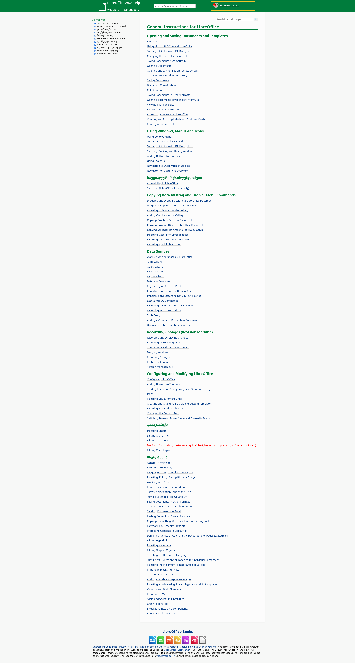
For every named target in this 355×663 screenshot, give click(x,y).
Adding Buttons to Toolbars (163, 156)
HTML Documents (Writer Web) (112, 26)
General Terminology (159, 462)
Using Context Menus (160, 136)
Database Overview (158, 281)
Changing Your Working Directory (167, 75)
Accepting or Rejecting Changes (166, 342)
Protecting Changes (158, 362)
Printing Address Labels (161, 124)
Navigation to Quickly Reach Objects (168, 165)
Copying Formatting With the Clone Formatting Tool (178, 521)
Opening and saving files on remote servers (173, 70)
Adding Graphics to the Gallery (165, 215)
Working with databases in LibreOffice (169, 257)
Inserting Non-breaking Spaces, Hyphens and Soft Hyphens (182, 584)
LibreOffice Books (177, 631)
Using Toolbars (156, 161)
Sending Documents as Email (164, 511)
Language (130, 10)
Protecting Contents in (167, 114)
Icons (150, 394)
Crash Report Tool (157, 603)
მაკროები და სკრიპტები (109, 47)
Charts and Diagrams (107, 44)
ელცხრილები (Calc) (107, 29)
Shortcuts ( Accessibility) (168, 188)
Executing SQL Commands (162, 300)
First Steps (153, 41)
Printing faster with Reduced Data (167, 487)
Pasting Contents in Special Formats (168, 516)
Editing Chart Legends (160, 450)
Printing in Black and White (163, 569)
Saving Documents (158, 80)
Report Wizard (155, 276)
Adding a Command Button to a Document (172, 320)
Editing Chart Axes (158, 440)
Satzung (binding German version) (198, 646)
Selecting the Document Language (167, 555)
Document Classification (161, 85)
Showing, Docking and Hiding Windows (170, 151)
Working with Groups (159, 482)
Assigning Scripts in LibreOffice (165, 598)
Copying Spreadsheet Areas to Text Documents (175, 229)
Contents (98, 20)
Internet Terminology (159, 467)
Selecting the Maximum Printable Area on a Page (176, 564)
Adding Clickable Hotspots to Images (169, 579)
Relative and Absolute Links (163, 109)
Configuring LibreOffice (161, 379)
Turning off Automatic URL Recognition (170, 51)
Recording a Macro (158, 594)
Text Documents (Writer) (109, 23)
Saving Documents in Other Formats (168, 95)
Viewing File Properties (160, 104)
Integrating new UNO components (167, 608)
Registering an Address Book (164, 286)
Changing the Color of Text (163, 413)
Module (111, 10)
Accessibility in (162, 183)
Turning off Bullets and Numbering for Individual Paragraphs (183, 560)
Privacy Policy (126, 646)
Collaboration (155, 90)
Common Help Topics (107, 53)
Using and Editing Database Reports (168, 325)
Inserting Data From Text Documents (169, 239)
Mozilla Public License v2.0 (177, 649)
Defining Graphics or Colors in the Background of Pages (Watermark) (188, 535)
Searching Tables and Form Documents (170, 305)
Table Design (154, 315)
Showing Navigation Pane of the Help (169, 491)
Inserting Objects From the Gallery (167, 210)
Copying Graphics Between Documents (170, 220)
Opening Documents (159, 65)
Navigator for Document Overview (167, 170)
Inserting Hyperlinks (159, 545)
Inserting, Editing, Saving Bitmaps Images (172, 477)
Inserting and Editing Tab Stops (165, 408)
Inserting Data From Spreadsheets (167, 234)
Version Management (160, 366)
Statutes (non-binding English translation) (157, 646)
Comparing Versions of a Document (168, 347)
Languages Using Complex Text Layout (170, 472)
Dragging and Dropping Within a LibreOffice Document (179, 200)
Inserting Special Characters (164, 244)
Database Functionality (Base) (111, 38)
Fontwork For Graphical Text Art (166, 526)
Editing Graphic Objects (161, 550)
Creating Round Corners (161, 574)
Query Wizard (155, 266)
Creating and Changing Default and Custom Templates (179, 403)
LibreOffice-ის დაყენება (109, 50)
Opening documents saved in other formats (173, 99)
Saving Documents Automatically (166, 61)
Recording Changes (158, 357)
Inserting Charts (156, 430)
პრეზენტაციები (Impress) (109, 32)
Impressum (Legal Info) (105, 646)
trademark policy (166, 655)
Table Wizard (154, 261)
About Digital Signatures (161, 613)
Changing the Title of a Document (167, 56)
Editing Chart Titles (158, 435)
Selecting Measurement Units (164, 398)
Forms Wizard (155, 271)
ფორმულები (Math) (107, 41)
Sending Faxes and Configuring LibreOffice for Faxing (179, 389)
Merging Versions (157, 352)
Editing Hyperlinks (158, 540)
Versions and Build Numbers (164, 589)
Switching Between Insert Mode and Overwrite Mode (178, 418)
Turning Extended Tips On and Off (167, 141)
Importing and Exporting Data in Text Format (174, 295)
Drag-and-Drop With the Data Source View (172, 205)
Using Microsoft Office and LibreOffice (169, 46)
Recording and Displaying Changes (167, 337)
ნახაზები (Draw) (105, 35)
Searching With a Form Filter (164, 310)
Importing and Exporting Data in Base (169, 291)
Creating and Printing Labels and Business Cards (176, 119)
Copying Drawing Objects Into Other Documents (176, 225)
